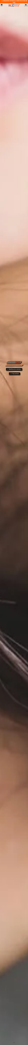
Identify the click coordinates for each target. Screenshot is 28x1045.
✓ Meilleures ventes (14, 369)
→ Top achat (14, 373)
